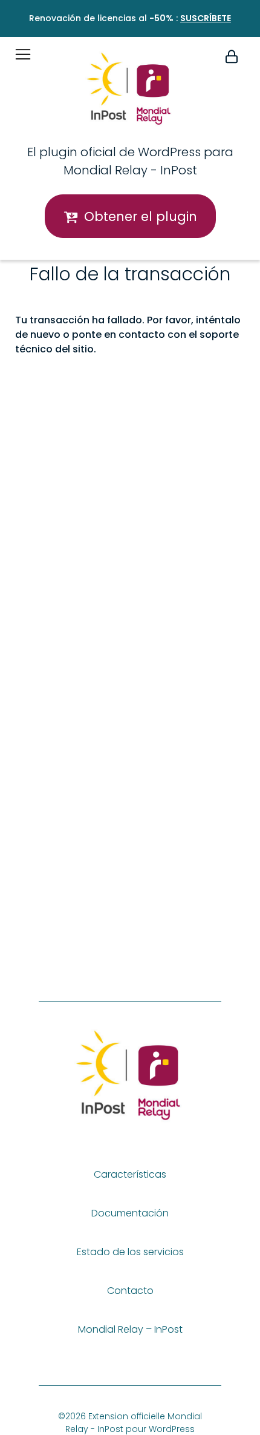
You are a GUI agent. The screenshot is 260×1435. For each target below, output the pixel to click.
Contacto (130, 1291)
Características (130, 1174)
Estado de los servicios (130, 1252)
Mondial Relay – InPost (130, 1329)
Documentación (130, 1213)
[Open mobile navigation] (23, 54)
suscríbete (205, 18)
